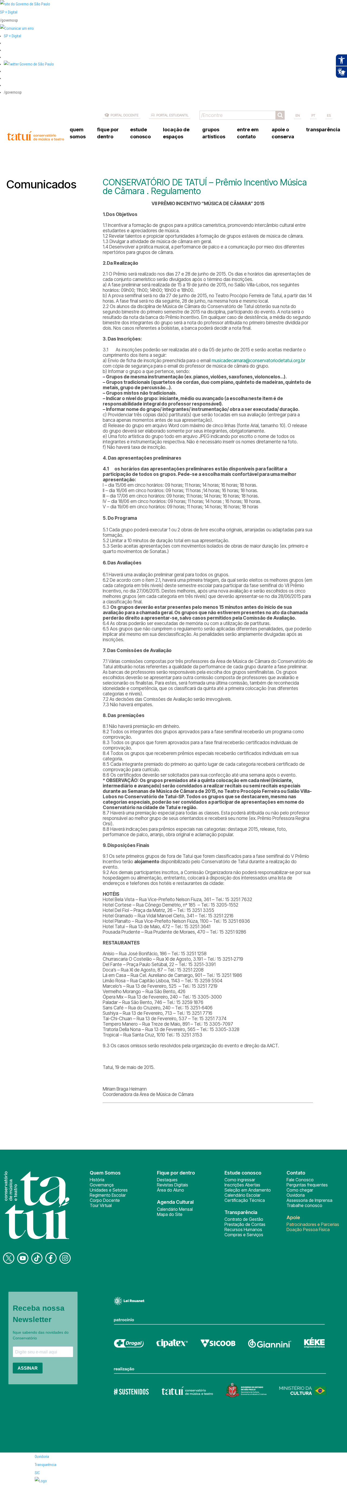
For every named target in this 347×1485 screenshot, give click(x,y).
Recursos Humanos (243, 1229)
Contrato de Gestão (243, 1219)
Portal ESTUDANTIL (172, 115)
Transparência (45, 1465)
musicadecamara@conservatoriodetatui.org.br (258, 360)
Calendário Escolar (242, 1195)
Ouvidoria (296, 1195)
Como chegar (300, 1190)
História (97, 1179)
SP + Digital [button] (12, 36)
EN (297, 115)
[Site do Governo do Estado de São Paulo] (25, 4)
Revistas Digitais (172, 1185)
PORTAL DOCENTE (125, 115)
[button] (29, 64)
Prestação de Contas (244, 1224)
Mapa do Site (169, 1214)
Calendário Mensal (175, 1209)
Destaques (167, 1179)
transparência (323, 129)
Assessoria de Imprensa (309, 1200)
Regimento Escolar (108, 1195)
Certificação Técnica (244, 1200)
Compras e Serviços (243, 1234)
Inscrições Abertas (242, 1185)
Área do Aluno (170, 1190)
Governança (102, 1185)
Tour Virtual (101, 1205)
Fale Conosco (300, 1179)
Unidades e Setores (109, 1190)
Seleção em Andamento (247, 1190)
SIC (37, 1473)
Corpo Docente (105, 1200)
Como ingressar (239, 1179)
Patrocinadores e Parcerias (313, 1224)
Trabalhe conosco (304, 1205)
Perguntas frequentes (307, 1185)
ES (329, 115)
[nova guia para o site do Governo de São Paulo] (17, 28)
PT (313, 115)
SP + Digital (8, 12)
